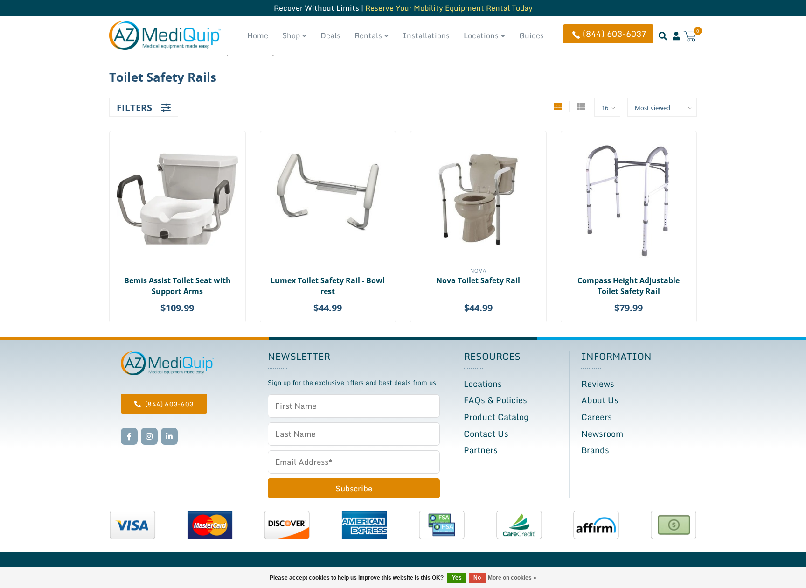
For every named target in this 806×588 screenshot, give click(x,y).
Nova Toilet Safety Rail (478, 280)
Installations (426, 35)
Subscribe (353, 488)
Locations (481, 35)
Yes (457, 577)
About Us (599, 400)
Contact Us (486, 434)
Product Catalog (496, 417)
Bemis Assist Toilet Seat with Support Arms (177, 285)
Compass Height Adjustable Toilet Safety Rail (628, 285)
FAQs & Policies (495, 400)
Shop (291, 35)
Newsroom (602, 434)
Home (257, 35)
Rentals (368, 35)
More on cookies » (512, 577)
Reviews (597, 384)
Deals (330, 35)
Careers (596, 417)
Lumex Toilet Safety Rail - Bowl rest (328, 285)
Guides (531, 35)
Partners (481, 450)
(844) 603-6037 (614, 34)
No (477, 577)
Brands (595, 450)
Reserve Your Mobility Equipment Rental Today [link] (449, 8)
